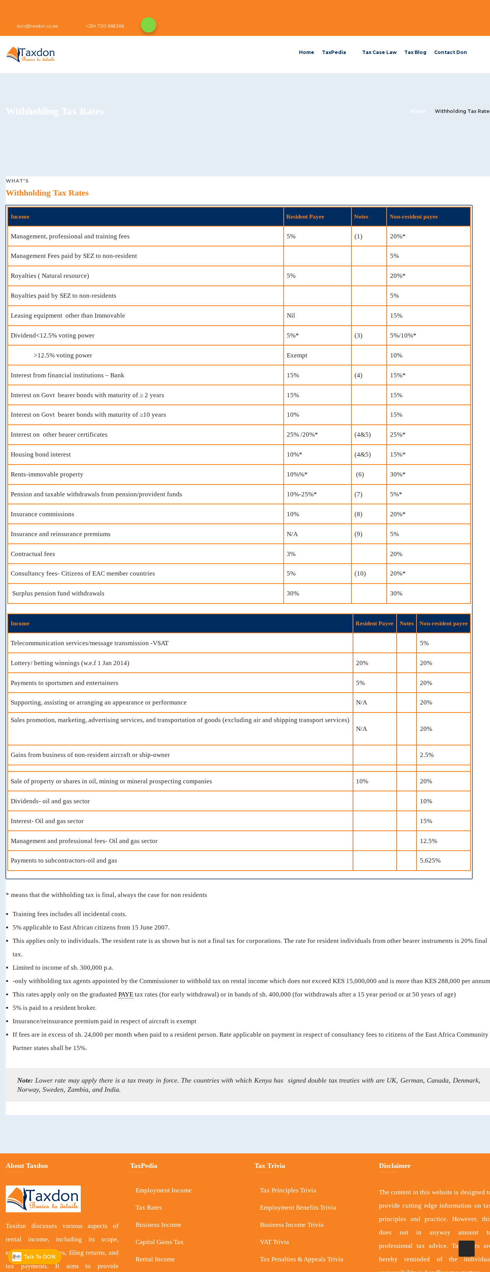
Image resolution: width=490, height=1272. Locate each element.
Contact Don (450, 52)
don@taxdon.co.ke (37, 26)
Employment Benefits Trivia (298, 1207)
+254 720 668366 (105, 26)
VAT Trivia (274, 1242)
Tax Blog (415, 52)
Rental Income (155, 1259)
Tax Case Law (379, 52)
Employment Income (164, 1190)
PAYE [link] (125, 994)
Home (306, 52)
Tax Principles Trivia (288, 1190)
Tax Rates (149, 1207)
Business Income (158, 1224)
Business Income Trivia (291, 1224)
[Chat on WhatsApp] (148, 25)
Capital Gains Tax (160, 1242)
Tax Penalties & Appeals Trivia (301, 1259)
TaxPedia (334, 52)
